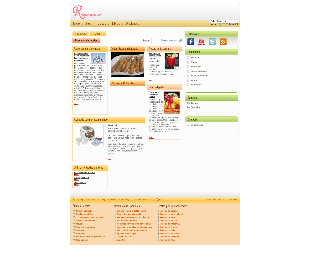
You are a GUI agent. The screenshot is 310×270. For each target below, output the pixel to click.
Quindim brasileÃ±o (84, 214)
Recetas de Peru (167, 240)
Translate (234, 24)
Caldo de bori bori (83, 211)
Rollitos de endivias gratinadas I (90, 237)
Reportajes (196, 66)
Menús (194, 62)
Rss (161, 200)
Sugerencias (197, 125)
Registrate (80, 33)
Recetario (195, 57)
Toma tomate (80, 182)
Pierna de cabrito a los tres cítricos (133, 217)
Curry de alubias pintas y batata (90, 217)
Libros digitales (199, 71)
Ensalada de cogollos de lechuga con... (134, 227)
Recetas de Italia (167, 217)
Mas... (76, 104)
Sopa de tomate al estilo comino (131, 211)
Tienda (194, 103)
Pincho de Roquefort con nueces (132, 230)
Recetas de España (169, 211)
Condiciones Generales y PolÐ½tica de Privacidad (129, 200)
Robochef (195, 107)
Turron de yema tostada (86, 221)
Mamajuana (80, 230)
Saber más (196, 84)
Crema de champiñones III (129, 214)
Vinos (194, 80)
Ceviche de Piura (125, 237)
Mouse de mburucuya (85, 227)
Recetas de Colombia (169, 237)
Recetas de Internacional (171, 214)
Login (98, 33)
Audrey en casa (81, 177)
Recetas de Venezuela (170, 233)
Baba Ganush (81, 240)
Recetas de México (168, 221)
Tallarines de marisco (127, 221)
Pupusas (79, 224)
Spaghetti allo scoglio (126, 233)
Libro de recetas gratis (84, 172)
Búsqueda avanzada (169, 40)
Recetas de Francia (169, 227)
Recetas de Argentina (170, 224)
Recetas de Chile (167, 230)
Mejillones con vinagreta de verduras (134, 224)
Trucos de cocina (199, 75)
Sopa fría (121, 240)
